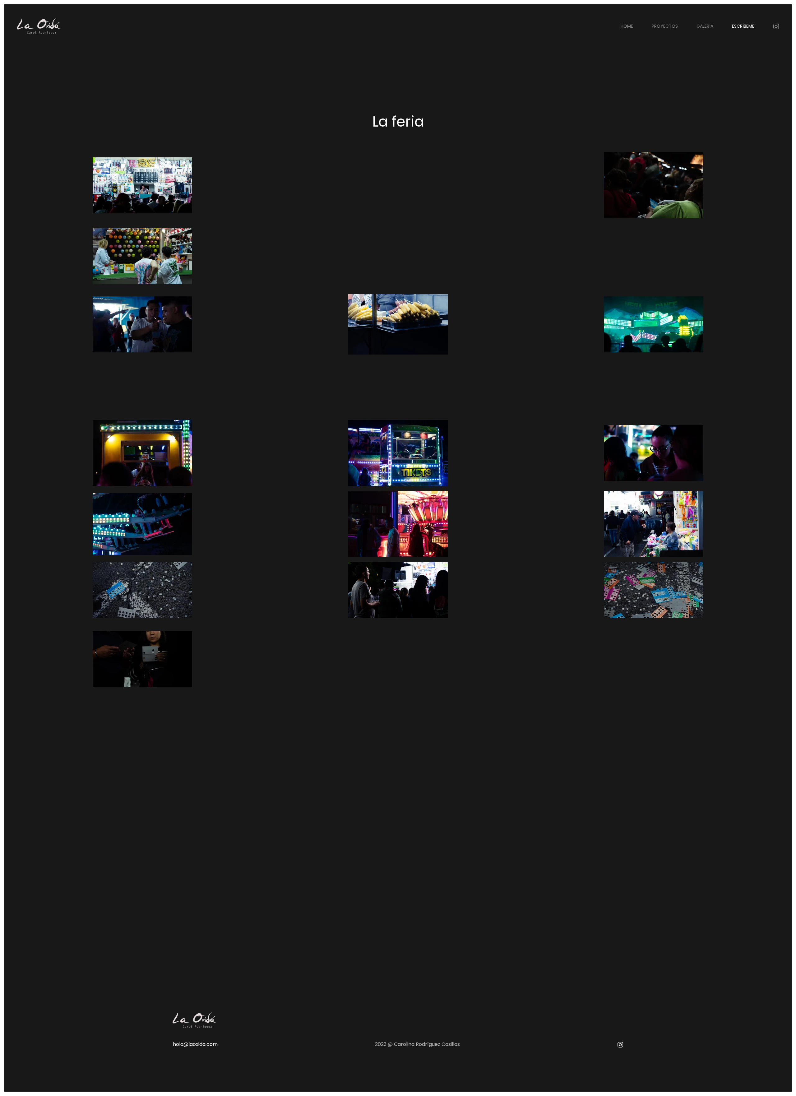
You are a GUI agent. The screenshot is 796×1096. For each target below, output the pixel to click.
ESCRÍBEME (743, 26)
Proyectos (665, 26)
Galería (704, 26)
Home (627, 26)
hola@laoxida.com (195, 1044)
